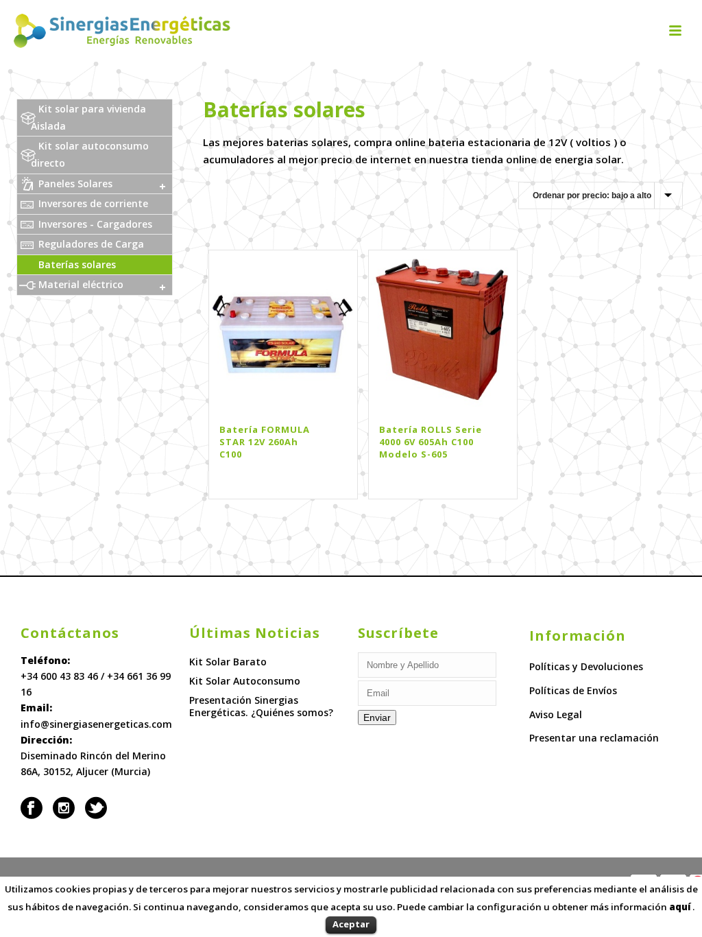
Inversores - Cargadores (95, 223)
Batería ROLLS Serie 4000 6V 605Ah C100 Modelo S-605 (430, 441)
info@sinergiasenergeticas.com (96, 724)
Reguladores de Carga (91, 243)
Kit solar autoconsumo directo (90, 154)
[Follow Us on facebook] (32, 808)
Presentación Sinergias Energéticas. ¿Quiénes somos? (261, 706)
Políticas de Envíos (573, 690)
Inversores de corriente (93, 203)
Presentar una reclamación (594, 737)
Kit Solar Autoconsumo (244, 681)
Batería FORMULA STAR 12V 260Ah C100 (264, 441)
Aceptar (351, 924)
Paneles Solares (75, 183)
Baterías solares (77, 264)
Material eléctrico (80, 284)
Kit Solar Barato (228, 662)
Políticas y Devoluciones (586, 666)
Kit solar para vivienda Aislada (88, 117)
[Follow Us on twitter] (96, 808)
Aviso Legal (555, 714)
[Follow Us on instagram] (64, 808)
